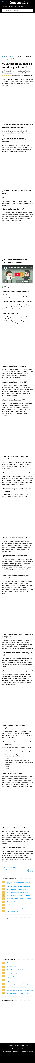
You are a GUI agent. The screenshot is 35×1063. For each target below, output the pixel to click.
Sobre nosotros (6, 1051)
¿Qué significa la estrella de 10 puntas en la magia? (20, 990)
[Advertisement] (17, 33)
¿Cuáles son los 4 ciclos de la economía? (17, 987)
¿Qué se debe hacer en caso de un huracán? (18, 993)
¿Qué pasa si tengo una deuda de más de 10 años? (18, 883)
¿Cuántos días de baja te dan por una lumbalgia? (19, 898)
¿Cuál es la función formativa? (14, 905)
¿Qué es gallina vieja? (12, 973)
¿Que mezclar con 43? (12, 911)
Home (4, 57)
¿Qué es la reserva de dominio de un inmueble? (19, 895)
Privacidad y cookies (27, 1051)
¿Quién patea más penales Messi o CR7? (17, 889)
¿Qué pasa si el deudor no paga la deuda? (18, 908)
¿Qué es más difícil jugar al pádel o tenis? (17, 892)
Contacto (16, 1051)
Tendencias (12, 6)
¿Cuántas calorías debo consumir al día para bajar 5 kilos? (20, 980)
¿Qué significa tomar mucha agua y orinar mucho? (20, 901)
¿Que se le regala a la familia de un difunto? (18, 969)
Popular (20, 6)
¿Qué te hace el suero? (13, 966)
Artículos (4, 6)
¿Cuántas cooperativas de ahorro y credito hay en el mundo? (19, 963)
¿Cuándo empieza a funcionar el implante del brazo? (18, 976)
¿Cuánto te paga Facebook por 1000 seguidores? (19, 984)
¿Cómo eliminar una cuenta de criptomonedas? (19, 886)
